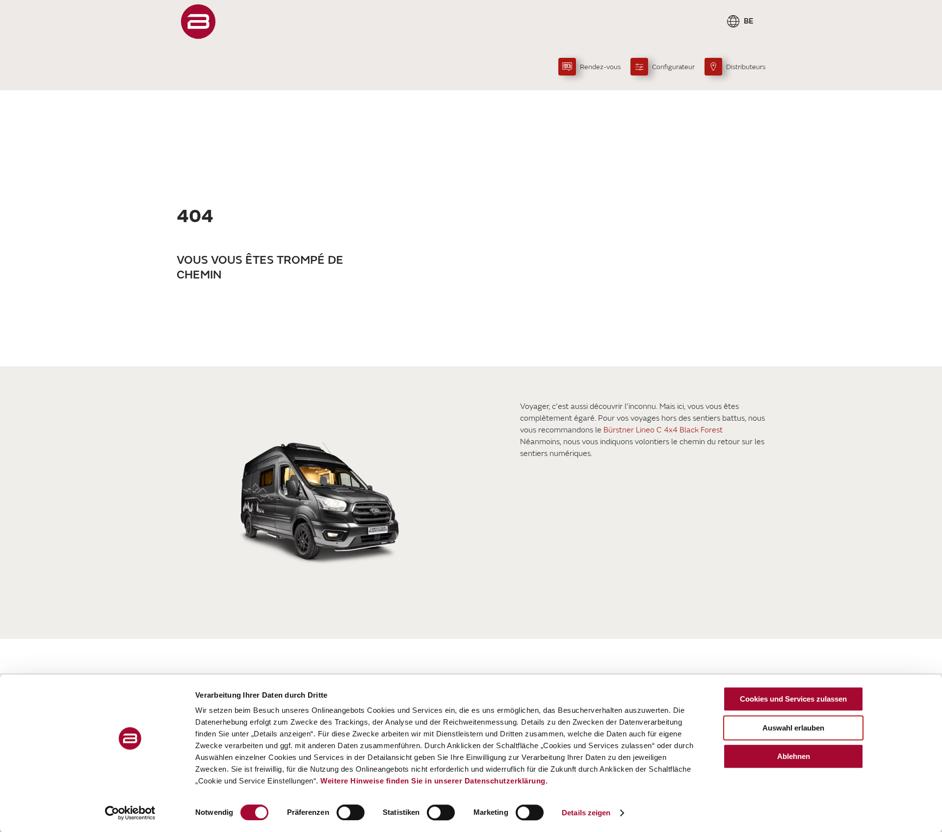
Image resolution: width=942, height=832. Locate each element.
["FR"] (198, 21)
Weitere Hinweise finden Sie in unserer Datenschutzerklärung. (434, 781)
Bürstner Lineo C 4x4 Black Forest (663, 430)
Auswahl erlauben (793, 728)
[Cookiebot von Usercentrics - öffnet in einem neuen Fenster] (130, 813)
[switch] (351, 812)
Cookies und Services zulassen (793, 699)
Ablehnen (793, 756)
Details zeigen (586, 812)
